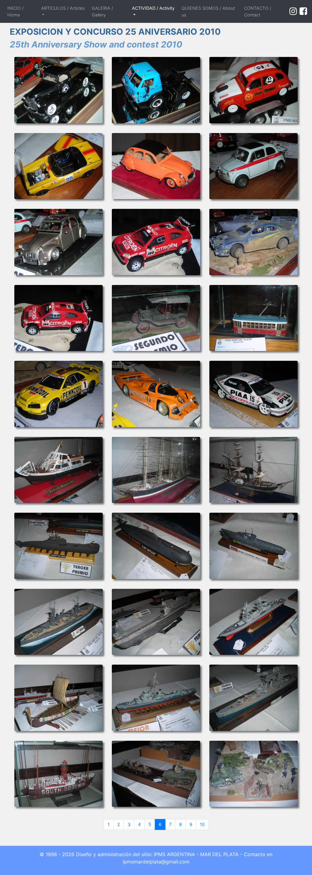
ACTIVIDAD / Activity (153, 8)
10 (202, 824)
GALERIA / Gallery (102, 11)
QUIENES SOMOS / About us (208, 11)
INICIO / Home (22, 11)
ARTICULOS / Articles (63, 8)
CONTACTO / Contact (257, 11)
